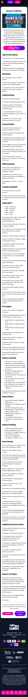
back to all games (20, 613)
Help (20, 633)
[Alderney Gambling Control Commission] (14, 661)
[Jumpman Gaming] (14, 629)
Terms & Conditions (8, 634)
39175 (7, 679)
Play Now (8, 613)
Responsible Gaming (12, 633)
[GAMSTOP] (20, 653)
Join (17, 2)
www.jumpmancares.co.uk (14, 671)
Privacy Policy (18, 634)
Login (10, 2)
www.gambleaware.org (13, 669)
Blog (24, 634)
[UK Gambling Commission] (10, 657)
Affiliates (14, 636)
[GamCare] (7, 653)
